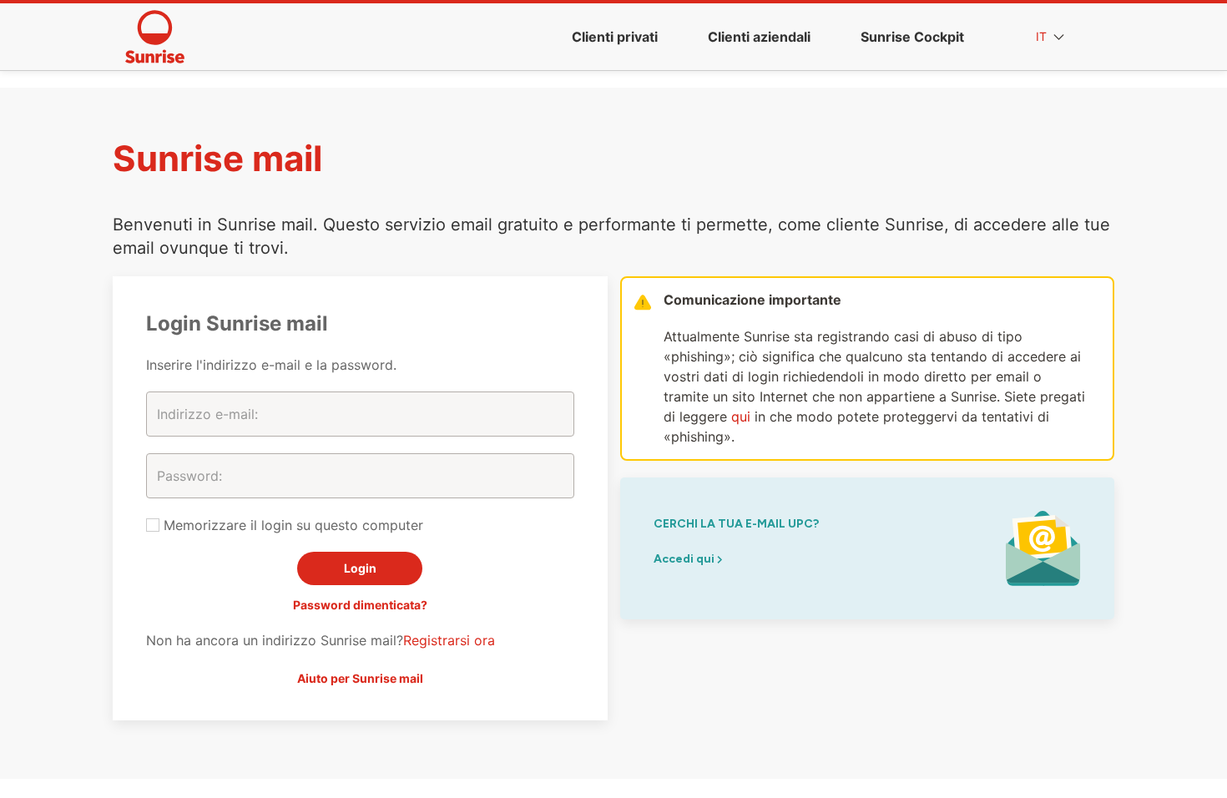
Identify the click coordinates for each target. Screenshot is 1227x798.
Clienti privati (615, 36)
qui (740, 416)
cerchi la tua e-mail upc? (736, 524)
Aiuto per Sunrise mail (360, 678)
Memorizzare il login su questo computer (291, 525)
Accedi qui (685, 559)
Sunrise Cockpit (912, 36)
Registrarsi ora (449, 640)
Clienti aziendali (759, 36)
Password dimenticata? (360, 605)
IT (1043, 36)
